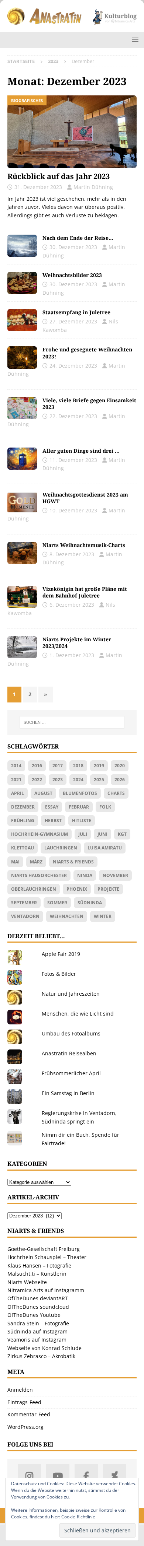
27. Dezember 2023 (73, 321)
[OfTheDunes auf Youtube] (57, 1475)
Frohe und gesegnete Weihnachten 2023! (87, 353)
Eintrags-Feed (24, 1402)
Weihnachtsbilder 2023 (72, 274)
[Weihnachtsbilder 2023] (22, 283)
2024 (78, 779)
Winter (103, 916)
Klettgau (22, 848)
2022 (37, 779)
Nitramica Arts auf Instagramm (45, 1290)
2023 (57, 779)
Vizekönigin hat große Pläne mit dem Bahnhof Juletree (84, 592)
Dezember (23, 807)
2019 (99, 766)
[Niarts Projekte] (22, 647)
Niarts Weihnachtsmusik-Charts (83, 544)
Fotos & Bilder (59, 973)
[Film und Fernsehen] (22, 459)
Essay (51, 807)
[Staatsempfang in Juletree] (22, 320)
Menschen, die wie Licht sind (78, 1013)
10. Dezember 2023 (73, 510)
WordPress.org (25, 1426)
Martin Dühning (93, 186)
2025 (99, 779)
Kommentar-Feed (28, 1414)
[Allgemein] (22, 357)
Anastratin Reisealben (69, 1053)
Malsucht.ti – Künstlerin (36, 1273)
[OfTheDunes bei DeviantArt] (114, 1475)
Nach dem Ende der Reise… (77, 237)
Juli (82, 834)
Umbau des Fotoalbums (71, 1033)
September (24, 903)
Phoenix (76, 889)
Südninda (90, 903)
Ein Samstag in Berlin (68, 1093)
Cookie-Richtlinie (78, 1517)
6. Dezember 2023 (71, 604)
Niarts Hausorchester (39, 875)
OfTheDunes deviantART (37, 1298)
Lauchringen (60, 848)
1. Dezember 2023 (71, 655)
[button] (134, 39)
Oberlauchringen (33, 889)
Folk (105, 807)
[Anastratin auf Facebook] (86, 1475)
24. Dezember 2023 (73, 365)
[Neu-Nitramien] (22, 597)
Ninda (84, 875)
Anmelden (20, 1389)
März (36, 862)
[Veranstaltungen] (22, 408)
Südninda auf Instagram (37, 1331)
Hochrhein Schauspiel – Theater (46, 1257)
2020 (119, 766)
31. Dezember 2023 (38, 186)
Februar (79, 807)
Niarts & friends (73, 862)
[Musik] (22, 553)
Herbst (53, 820)
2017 (57, 766)
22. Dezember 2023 (73, 416)
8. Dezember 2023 (71, 554)
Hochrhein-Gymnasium (39, 834)
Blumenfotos (80, 793)
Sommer (57, 903)
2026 (119, 779)
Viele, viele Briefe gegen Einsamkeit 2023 (89, 403)
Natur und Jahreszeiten (71, 993)
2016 (37, 766)
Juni (102, 834)
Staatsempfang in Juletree (76, 312)
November (115, 875)
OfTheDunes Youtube (34, 1314)
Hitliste (81, 820)
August (43, 793)
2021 (16, 779)
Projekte (108, 889)
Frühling (22, 820)
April (17, 793)
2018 (78, 766)
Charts (116, 793)
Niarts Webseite (27, 1282)
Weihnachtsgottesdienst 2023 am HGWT (85, 498)
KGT (122, 834)
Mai (15, 862)
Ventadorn (25, 916)
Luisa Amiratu (105, 848)
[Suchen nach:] (72, 722)
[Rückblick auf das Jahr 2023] (72, 131)
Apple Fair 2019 (61, 953)
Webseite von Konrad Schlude (44, 1348)
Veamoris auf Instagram (36, 1339)
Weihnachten (66, 916)
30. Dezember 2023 (73, 246)
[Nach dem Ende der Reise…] (22, 246)
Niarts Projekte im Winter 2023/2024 (76, 642)
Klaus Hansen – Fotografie (39, 1265)
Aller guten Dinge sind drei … (81, 450)
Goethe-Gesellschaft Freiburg (43, 1248)
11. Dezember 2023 (73, 459)
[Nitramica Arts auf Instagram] (29, 1475)
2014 (16, 766)
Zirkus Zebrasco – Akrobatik (41, 1356)
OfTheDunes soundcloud (38, 1306)
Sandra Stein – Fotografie (38, 1323)
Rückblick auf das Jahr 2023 (58, 176)
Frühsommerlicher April (71, 1073)
